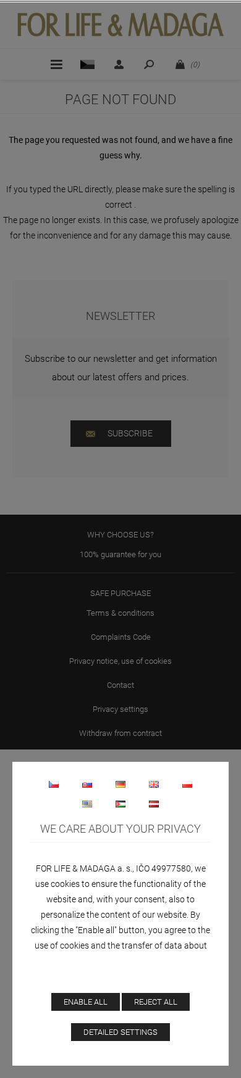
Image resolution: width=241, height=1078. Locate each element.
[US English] (87, 804)
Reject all (155, 1002)
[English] (154, 784)
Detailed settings (120, 1032)
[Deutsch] (120, 784)
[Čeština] (54, 784)
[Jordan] (120, 804)
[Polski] (187, 784)
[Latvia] (154, 804)
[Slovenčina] (87, 784)
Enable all (86, 1002)
